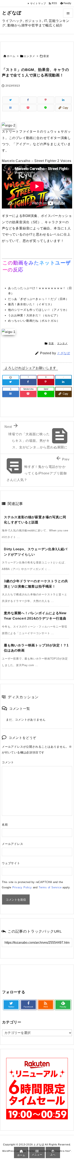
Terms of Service (50, 887)
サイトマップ (38, 3)
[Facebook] (28, 100)
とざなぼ (63, 353)
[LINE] (45, 107)
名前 (5, 824)
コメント (8, 762)
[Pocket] (28, 107)
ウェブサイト (11, 863)
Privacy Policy (22, 887)
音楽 (46, 56)
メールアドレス (12, 843)
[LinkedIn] (63, 100)
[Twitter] (10, 100)
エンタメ (29, 56)
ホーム (11, 56)
